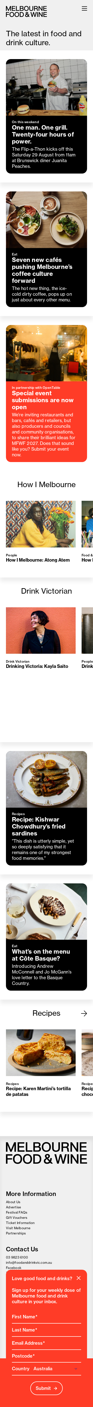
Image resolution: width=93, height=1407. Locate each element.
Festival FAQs (16, 1212)
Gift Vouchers (16, 1218)
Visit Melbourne (18, 1228)
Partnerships (16, 1233)
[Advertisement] (46, 1124)
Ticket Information (20, 1223)
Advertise (13, 1207)
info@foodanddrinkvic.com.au (29, 1262)
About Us (13, 1202)
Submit (43, 1388)
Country (21, 1368)
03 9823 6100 (17, 1257)
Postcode (22, 1356)
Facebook (13, 1268)
